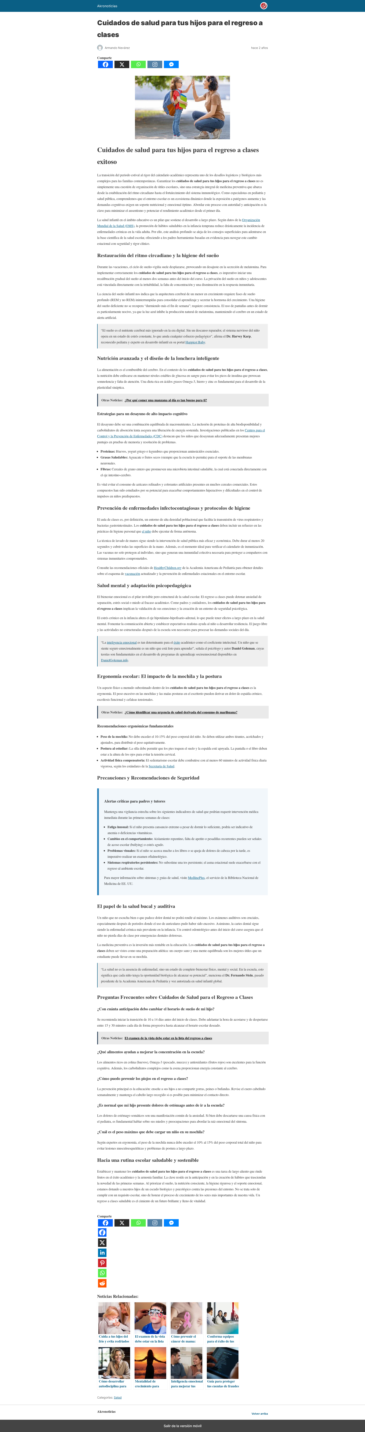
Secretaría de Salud (161, 766)
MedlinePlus (196, 877)
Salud (118, 1397)
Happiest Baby (195, 342)
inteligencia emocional (122, 642)
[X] (122, 67)
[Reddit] (102, 1286)
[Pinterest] (102, 1266)
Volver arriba (260, 1413)
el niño (146, 531)
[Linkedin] (102, 1255)
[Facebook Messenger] (171, 67)
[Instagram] (155, 67)
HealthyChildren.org (167, 567)
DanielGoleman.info (114, 660)
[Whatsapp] (138, 67)
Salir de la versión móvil (183, 1426)
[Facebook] (105, 67)
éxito (177, 642)
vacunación (132, 573)
